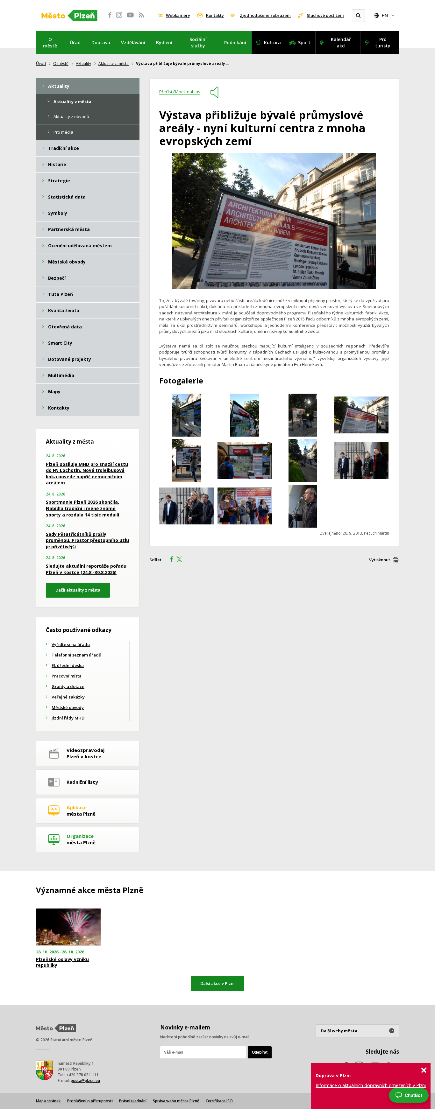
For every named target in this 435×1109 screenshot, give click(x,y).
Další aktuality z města (77, 590)
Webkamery (178, 15)
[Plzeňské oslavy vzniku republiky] (68, 927)
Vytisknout (379, 560)
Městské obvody (68, 707)
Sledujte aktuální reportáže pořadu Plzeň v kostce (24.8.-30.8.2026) (86, 569)
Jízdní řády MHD (68, 718)
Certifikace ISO (219, 1101)
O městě (50, 42)
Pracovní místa (67, 676)
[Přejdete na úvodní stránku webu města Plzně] (69, 15)
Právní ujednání (132, 1101)
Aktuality (83, 63)
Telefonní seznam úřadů (76, 655)
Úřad (75, 42)
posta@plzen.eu (85, 1080)
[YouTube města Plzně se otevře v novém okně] (130, 18)
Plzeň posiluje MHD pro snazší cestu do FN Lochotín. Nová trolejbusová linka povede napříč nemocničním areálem (87, 473)
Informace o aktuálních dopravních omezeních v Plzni (371, 1085)
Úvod (41, 63)
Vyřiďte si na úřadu (71, 644)
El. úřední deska (68, 665)
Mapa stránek (48, 1101)
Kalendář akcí (341, 42)
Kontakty (215, 15)
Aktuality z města (113, 63)
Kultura (272, 42)
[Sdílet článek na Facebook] (170, 560)
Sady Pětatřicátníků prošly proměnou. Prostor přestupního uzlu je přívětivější (87, 540)
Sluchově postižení (325, 15)
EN (385, 15)
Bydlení (164, 42)
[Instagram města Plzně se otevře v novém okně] (119, 18)
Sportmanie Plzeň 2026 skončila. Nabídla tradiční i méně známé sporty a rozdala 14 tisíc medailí (82, 508)
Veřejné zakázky (68, 697)
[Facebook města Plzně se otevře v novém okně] (108, 18)
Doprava (100, 42)
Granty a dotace (68, 686)
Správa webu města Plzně (176, 1101)
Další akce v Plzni (217, 983)
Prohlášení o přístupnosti (90, 1101)
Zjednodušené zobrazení (265, 15)
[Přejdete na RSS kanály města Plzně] (141, 18)
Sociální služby (198, 42)
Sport (304, 42)
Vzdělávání (133, 42)
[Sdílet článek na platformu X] (181, 560)
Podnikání (235, 42)
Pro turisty (382, 42)
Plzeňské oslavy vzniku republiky (62, 962)
